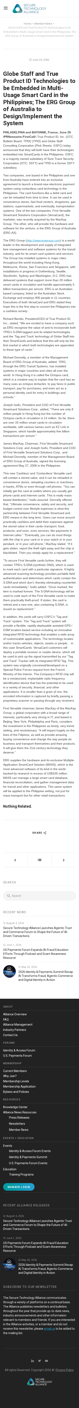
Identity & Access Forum (19, 1050)
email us (49, 1328)
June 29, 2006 (40, 59)
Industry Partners (14, 1029)
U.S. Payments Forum (17, 1055)
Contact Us (10, 1035)
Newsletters (17, 1123)
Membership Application (19, 1086)
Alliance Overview (15, 1014)
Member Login (19, 1187)
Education (9, 1169)
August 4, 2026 (15, 923)
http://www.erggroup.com (43, 240)
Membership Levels (16, 1081)
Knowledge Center (15, 1107)
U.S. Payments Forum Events (28, 1163)
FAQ (6, 1019)
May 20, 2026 (29, 967)
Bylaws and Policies (16, 1091)
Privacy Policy (65, 1370)
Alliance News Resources (19, 1112)
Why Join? (10, 1076)
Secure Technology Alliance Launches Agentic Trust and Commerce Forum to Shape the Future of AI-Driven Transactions (37, 932)
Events (7, 1145)
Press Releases (19, 1117)
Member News (18, 1129)
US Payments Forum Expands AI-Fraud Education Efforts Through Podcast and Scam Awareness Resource (35, 953)
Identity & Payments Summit (28, 1157)
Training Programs (21, 1174)
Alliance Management (17, 1024)
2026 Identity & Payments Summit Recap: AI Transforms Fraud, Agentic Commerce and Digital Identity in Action (46, 976)
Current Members (15, 1071)
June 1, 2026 (13, 944)
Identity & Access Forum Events (30, 1151)
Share (37, 832)
